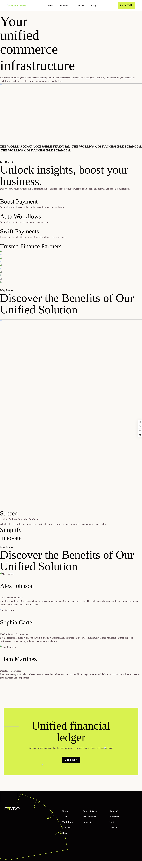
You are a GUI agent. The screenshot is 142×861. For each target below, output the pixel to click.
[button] (71, 517)
